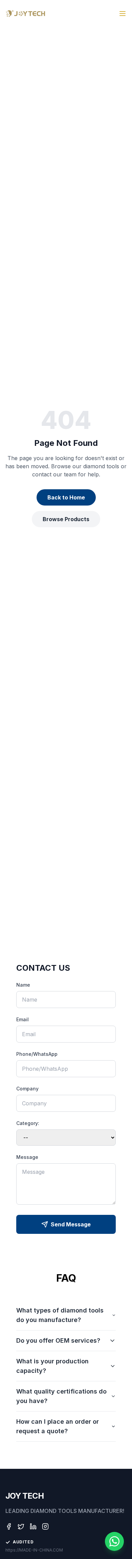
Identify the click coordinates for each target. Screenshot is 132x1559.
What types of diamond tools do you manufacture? (60, 1315)
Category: (27, 1123)
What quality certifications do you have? (61, 1396)
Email (22, 1019)
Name (23, 985)
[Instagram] (45, 1526)
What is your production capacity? (52, 1366)
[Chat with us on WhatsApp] (114, 1541)
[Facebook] (8, 1526)
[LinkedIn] (33, 1526)
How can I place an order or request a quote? (57, 1426)
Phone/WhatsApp (37, 1054)
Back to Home (66, 497)
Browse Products (66, 519)
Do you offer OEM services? (58, 1340)
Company (27, 1088)
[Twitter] (21, 1526)
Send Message (71, 1224)
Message (27, 1157)
